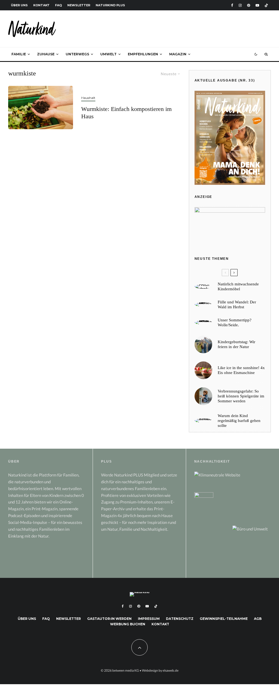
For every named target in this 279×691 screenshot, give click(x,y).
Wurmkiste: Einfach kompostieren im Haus (126, 112)
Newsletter (68, 619)
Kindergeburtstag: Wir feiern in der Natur (236, 344)
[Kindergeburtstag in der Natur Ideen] (203, 344)
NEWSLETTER (78, 5)
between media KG (125, 670)
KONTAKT (41, 5)
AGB (258, 619)
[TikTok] (266, 5)
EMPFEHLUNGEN (143, 54)
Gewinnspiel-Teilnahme (224, 619)
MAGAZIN (177, 54)
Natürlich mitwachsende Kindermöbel (238, 286)
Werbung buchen (127, 624)
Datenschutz (179, 619)
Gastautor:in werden (109, 619)
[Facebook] (232, 5)
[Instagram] (240, 5)
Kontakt (160, 624)
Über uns (27, 619)
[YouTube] (257, 5)
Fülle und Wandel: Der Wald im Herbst (237, 304)
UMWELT (108, 54)
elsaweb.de (170, 670)
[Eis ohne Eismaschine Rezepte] (203, 370)
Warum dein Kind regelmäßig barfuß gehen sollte (239, 421)
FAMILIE (18, 54)
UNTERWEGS (77, 54)
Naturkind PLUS (110, 5)
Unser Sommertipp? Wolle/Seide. (234, 322)
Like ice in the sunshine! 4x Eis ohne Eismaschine (241, 370)
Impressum (149, 619)
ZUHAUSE (45, 54)
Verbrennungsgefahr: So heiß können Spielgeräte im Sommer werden (241, 396)
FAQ (58, 5)
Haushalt (88, 98)
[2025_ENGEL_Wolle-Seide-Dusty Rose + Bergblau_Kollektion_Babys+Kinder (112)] (203, 322)
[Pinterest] (248, 5)
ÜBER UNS (19, 5)
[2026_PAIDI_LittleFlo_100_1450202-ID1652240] (203, 286)
